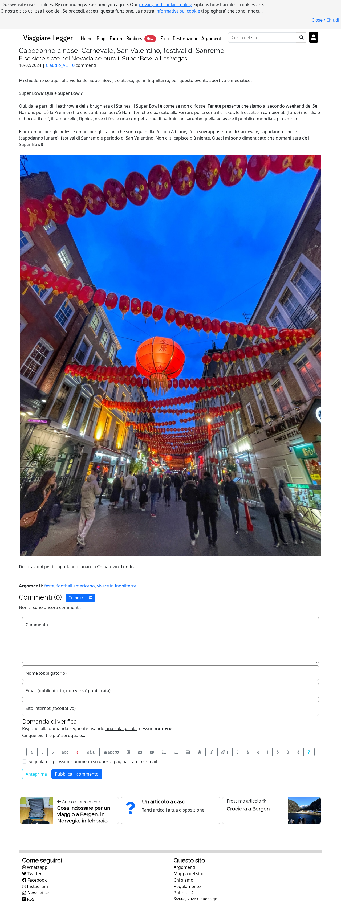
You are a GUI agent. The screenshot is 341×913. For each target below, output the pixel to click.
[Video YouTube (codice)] (152, 752)
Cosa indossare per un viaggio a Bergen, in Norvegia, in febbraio (83, 814)
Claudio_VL (57, 65)
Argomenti (211, 38)
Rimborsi (139, 38)
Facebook (36, 880)
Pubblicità (184, 893)
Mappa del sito (189, 874)
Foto (164, 38)
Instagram (37, 886)
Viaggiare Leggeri (49, 37)
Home (88, 38)
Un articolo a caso (163, 801)
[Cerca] (301, 37)
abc (65, 752)
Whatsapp (36, 867)
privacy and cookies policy (165, 4)
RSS (30, 899)
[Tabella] (188, 752)
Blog (101, 38)
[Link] (211, 752)
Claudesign (207, 898)
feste (49, 586)
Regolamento (187, 886)
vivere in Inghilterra (116, 586)
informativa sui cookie (177, 11)
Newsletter (38, 893)
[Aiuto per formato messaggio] (309, 752)
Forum (116, 38)
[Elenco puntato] (164, 752)
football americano (75, 586)
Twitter (34, 874)
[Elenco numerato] (176, 752)
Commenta (78, 598)
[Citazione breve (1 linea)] (128, 752)
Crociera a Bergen (248, 809)
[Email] (200, 752)
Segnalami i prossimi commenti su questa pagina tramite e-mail (93, 761)
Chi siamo (183, 880)
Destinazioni (185, 38)
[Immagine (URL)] (140, 752)
